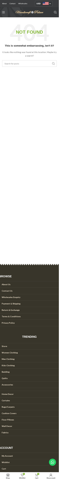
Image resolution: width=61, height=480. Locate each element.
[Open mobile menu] (3, 12)
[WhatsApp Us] (52, 462)
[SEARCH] (53, 63)
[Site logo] (29, 12)
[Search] (55, 12)
